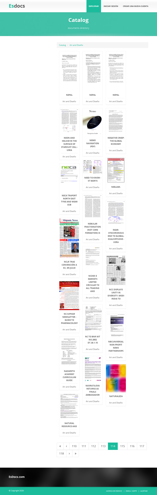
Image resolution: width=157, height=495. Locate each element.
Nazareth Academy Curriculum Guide (69, 376)
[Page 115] (69, 453)
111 (84, 446)
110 (74, 446)
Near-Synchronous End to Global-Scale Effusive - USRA (116, 236)
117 (142, 446)
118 (61, 453)
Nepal (69, 95)
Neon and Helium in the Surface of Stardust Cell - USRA (69, 144)
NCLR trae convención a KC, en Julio (69, 264)
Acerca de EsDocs (114, 491)
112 (93, 446)
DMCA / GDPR (131, 491)
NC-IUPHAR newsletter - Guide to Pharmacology (69, 318)
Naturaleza (116, 396)
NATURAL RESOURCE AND (69, 425)
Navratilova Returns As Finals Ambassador (93, 390)
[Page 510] (75, 453)
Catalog (62, 45)
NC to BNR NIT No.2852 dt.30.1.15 (92, 339)
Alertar (143, 491)
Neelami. (116, 187)
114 (113, 446)
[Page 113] (66, 446)
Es (17, 5)
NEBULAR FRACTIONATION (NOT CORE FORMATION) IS (92, 228)
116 (132, 446)
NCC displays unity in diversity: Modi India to (116, 294)
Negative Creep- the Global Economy (116, 140)
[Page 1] (60, 446)
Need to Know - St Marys (92, 179)
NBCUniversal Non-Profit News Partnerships (116, 346)
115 (122, 446)
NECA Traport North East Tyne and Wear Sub (69, 200)
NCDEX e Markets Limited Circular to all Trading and (92, 283)
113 (103, 446)
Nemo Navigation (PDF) (92, 143)
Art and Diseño (76, 45)
